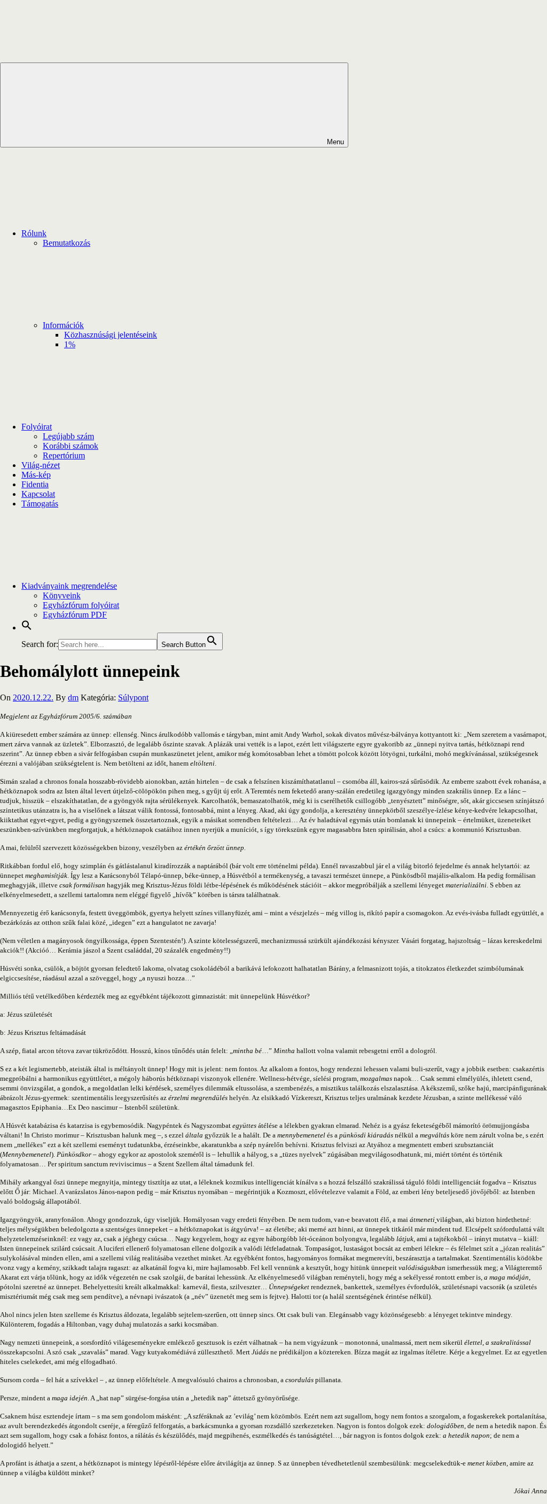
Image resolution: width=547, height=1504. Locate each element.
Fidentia (35, 484)
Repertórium (64, 455)
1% (69, 344)
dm (73, 697)
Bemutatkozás (66, 242)
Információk (63, 325)
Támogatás (39, 503)
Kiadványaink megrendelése (69, 585)
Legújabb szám (68, 436)
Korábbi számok (70, 445)
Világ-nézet (40, 465)
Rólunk (33, 233)
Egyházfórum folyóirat (81, 605)
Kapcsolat (38, 493)
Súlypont (133, 697)
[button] (26, 627)
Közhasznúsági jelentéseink (110, 334)
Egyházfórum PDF (75, 614)
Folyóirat (36, 426)
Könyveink (62, 595)
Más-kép (36, 474)
